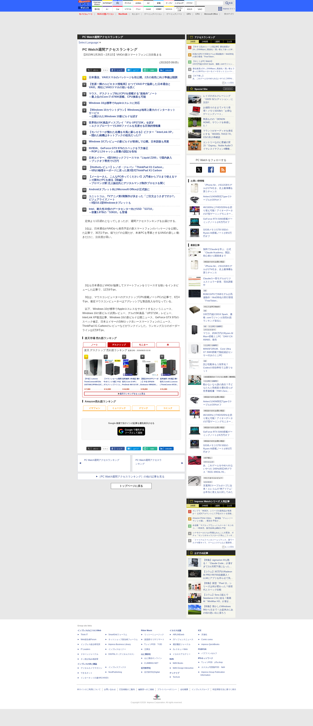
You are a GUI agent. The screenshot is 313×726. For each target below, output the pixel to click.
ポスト (96, 70)
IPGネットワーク (205, 658)
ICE (199, 630)
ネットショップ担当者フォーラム (123, 639)
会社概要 (184, 689)
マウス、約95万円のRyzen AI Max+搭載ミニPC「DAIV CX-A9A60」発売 (218, 336)
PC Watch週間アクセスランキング (101, 460)
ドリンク (143, 408)
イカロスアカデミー (181, 654)
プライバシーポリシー (167, 689)
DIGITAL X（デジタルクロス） (121, 654)
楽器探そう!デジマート (154, 639)
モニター (136, 14)
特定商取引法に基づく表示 (224, 689)
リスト (105, 70)
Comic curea (207, 639)
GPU (189, 14)
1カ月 (229, 41)
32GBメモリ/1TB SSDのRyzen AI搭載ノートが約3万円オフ (217, 232)
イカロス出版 (175, 630)
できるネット (86, 673)
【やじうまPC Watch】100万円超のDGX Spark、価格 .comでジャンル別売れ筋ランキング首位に (213, 64)
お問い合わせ (110, 689)
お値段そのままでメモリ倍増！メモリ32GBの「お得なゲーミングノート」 (217, 110)
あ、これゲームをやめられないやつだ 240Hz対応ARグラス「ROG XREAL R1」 (218, 468)
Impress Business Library (119, 644)
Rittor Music (146, 630)
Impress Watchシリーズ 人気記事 (212, 501)
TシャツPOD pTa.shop (212, 662)
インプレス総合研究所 (90, 644)
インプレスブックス (117, 667)
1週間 (217, 41)
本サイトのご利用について (89, 689)
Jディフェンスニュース (183, 639)
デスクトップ (119, 344)
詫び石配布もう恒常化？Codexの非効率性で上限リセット (218, 367)
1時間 (192, 41)
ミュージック (119, 408)
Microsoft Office (211, 14)
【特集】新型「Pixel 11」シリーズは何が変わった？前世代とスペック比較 (218, 586)
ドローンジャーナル (89, 654)
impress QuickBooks (210, 644)
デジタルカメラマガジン (91, 668)
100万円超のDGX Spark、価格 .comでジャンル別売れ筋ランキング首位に (217, 317)
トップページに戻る (131, 485)
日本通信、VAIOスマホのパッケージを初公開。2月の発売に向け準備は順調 (133, 77)
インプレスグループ (200, 689)
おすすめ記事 (201, 553)
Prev (86, 372)
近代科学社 (146, 668)
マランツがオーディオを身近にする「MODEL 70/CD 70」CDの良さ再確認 (218, 133)
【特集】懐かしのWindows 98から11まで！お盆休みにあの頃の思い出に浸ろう (218, 609)
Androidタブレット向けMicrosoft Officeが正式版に (119, 189)
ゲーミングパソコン (153, 14)
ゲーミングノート (174, 14)
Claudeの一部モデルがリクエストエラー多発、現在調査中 (218, 281)
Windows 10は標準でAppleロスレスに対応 (114, 103)
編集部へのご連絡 (146, 689)
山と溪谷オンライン (153, 658)
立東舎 (147, 649)
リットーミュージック (154, 634)
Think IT (84, 634)
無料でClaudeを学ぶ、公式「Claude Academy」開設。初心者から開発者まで (217, 252)
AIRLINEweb (178, 634)
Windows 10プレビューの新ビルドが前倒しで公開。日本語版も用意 (129, 141)
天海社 (204, 634)
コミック (167, 408)
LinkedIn (168, 70)
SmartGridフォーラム (117, 634)
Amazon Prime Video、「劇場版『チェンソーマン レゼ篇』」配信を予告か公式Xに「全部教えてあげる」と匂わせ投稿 (213, 521)
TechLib (176, 677)
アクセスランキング (204, 37)
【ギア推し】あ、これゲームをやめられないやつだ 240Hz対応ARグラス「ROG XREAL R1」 (213, 78)
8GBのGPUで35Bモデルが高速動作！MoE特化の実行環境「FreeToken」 (218, 297)
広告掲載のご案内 (127, 689)
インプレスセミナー (117, 649)
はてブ (136, 70)
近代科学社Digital (152, 672)
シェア (119, 70)
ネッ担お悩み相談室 (89, 659)
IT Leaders (85, 649)
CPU (197, 14)
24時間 (205, 41)
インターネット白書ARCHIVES (94, 678)
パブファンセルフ (209, 653)
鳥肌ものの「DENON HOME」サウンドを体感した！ (217, 122)
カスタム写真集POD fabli (213, 667)
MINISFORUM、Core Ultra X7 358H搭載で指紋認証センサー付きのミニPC (218, 352)
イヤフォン (94, 408)
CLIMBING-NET (151, 663)
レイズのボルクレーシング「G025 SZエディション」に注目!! (218, 99)
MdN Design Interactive (183, 668)
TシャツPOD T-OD (153, 644)
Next (175, 372)
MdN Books (178, 663)
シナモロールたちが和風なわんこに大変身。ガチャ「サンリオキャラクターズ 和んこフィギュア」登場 (213, 535)
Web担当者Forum (88, 639)
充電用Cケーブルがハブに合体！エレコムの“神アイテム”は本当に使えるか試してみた (218, 488)
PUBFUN (202, 649)
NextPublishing (115, 672)
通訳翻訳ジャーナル (181, 644)
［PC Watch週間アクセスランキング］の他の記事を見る (131, 476)
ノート (94, 344)
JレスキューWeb (180, 649)
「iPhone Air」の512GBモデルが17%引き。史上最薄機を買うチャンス (218, 188)
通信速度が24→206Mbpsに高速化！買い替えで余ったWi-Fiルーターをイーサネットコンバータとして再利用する (213, 71)
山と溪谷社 (146, 654)
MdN (172, 659)
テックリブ (174, 673)
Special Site (201, 89)
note (152, 70)
